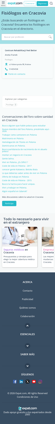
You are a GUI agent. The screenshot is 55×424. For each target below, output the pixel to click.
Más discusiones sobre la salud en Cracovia (22, 197)
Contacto (27, 290)
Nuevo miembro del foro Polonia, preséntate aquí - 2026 (26, 130)
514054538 (13, 69)
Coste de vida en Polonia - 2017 (17, 166)
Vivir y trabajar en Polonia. (14, 188)
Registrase (42, 3)
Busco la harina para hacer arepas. (18, 184)
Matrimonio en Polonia (13, 138)
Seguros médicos (14, 249)
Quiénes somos (27, 307)
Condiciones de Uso (27, 397)
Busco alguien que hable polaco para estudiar (24, 126)
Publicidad (27, 299)
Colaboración (27, 316)
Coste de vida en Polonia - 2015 (17, 180)
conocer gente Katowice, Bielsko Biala (20, 169)
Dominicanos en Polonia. (13, 146)
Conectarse (29, 3)
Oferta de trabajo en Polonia (15, 177)
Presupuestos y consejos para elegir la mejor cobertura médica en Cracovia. (19, 259)
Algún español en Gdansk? (14, 191)
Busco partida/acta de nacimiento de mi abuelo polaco (24, 150)
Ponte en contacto (16, 74)
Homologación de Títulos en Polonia (19, 142)
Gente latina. (8, 159)
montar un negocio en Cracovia (17, 155)
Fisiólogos (9, 59)
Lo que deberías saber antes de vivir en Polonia (24, 173)
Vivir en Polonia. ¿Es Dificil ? (15, 162)
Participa (9, 203)
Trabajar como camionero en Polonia (19, 135)
